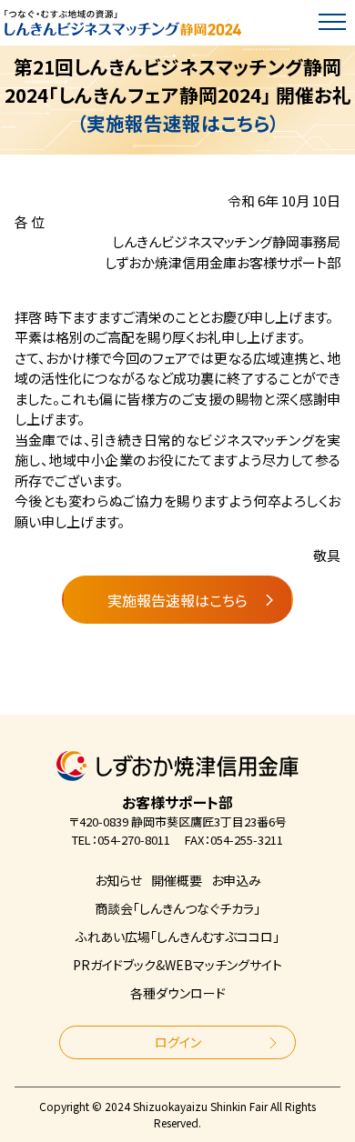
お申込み (236, 880)
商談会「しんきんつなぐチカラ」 (177, 908)
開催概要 (176, 880)
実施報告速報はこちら (177, 600)
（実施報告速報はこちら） (177, 122)
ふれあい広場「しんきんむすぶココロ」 (177, 936)
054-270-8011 (133, 839)
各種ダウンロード (178, 993)
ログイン (178, 1042)
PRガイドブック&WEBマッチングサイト (177, 965)
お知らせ (118, 880)
